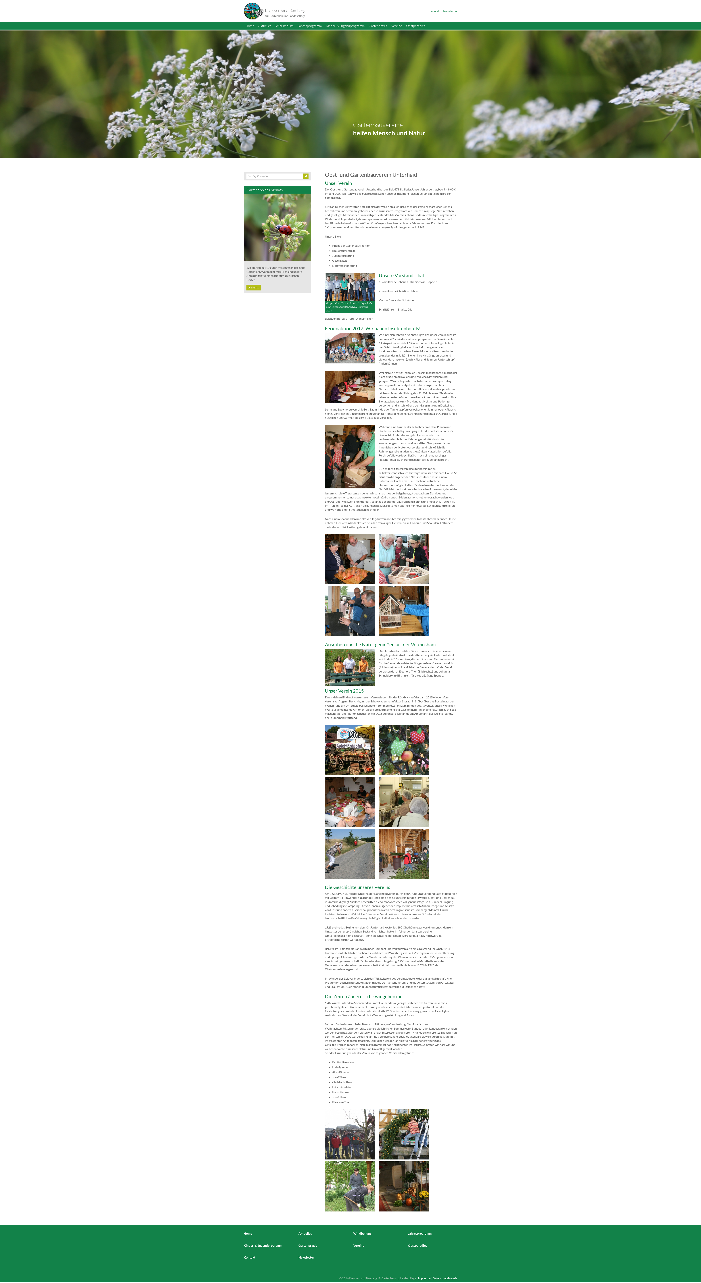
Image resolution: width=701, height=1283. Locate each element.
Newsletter (450, 11)
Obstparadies (415, 26)
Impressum (424, 1278)
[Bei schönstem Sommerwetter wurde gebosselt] (350, 853)
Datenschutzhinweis (445, 1278)
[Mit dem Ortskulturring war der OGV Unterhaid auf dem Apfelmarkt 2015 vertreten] (350, 749)
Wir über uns (284, 26)
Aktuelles (264, 26)
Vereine (396, 26)
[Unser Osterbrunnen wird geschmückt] (404, 1134)
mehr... (255, 287)
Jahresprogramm (310, 26)
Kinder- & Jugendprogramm (345, 26)
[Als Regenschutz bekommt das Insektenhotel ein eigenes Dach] (350, 610)
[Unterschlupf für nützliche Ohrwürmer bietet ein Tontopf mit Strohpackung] (350, 558)
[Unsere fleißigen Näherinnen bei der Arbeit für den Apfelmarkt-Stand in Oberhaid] (350, 801)
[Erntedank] (404, 1186)
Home (250, 26)
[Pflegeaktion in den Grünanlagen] (350, 1186)
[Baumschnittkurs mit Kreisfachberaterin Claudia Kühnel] (350, 1134)
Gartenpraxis (378, 26)
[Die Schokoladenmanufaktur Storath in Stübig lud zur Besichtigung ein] (404, 801)
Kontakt (435, 11)
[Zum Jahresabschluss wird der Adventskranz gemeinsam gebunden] (404, 853)
